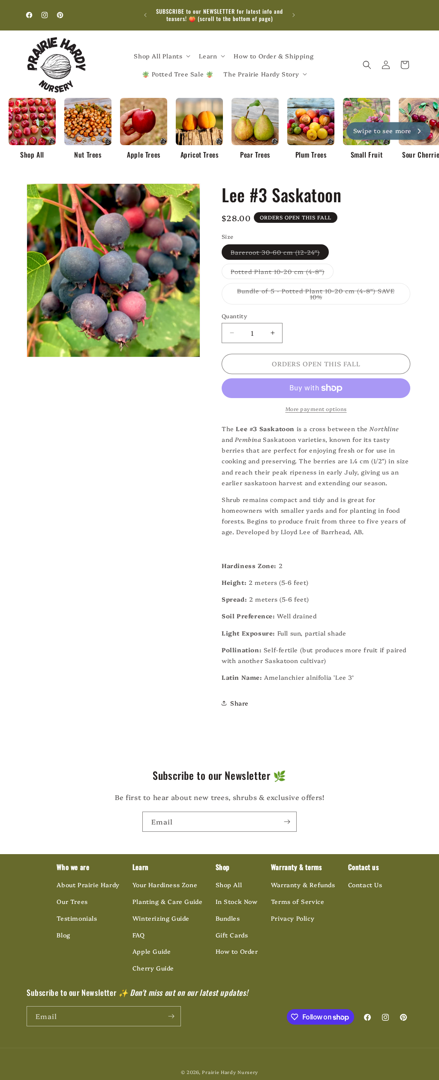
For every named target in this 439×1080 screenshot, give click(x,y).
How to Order (237, 951)
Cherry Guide (153, 968)
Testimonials (77, 918)
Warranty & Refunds (303, 884)
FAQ (138, 935)
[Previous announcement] (145, 15)
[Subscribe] (286, 822)
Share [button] (239, 703)
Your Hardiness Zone (164, 884)
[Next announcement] (293, 15)
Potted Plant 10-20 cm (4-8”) (282, 273)
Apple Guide (151, 951)
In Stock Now (237, 901)
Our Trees (72, 901)
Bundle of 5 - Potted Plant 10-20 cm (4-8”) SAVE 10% (316, 295)
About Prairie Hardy (88, 884)
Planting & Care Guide (167, 901)
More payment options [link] (316, 408)
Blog (63, 935)
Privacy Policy (292, 918)
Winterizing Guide (160, 918)
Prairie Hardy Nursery (230, 1072)
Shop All (229, 884)
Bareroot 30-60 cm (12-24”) (280, 253)
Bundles (228, 918)
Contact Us (365, 884)
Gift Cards (232, 935)
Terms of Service (298, 901)
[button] (161, 56)
